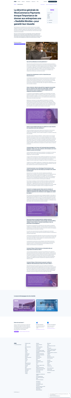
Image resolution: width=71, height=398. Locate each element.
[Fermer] (69, 394)
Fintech (37, 362)
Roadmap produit (49, 361)
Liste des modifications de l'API (40, 386)
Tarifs (37, 1)
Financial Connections (28, 357)
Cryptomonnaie (27, 353)
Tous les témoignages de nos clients (51, 4)
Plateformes (38, 358)
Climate (26, 351)
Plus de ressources (50, 358)
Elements (26, 356)
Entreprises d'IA (38, 360)
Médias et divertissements (40, 367)
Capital (26, 349)
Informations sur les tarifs (40, 329)
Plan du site (48, 355)
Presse (48, 363)
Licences (48, 354)
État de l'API (38, 385)
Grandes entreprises (39, 344)
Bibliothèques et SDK (39, 387)
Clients (15, 4)
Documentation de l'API (50, 328)
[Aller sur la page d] (15, 343)
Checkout (26, 350)
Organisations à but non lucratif (40, 368)
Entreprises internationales (40, 353)
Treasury (26, 373)
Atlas (26, 345)
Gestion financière (38, 357)
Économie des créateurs (39, 361)
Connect (26, 352)
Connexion (45, 1)
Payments (26, 365)
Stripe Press (49, 364)
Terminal (26, 372)
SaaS (37, 359)
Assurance (37, 366)
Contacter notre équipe (52, 1)
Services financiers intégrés (40, 350)
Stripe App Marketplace (39, 376)
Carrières (48, 362)
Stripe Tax (26, 371)
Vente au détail (38, 372)
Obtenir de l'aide (49, 369)
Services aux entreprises (39, 379)
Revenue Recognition (28, 368)
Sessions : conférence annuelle (51, 349)
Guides (48, 344)
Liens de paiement (27, 364)
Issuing (26, 360)
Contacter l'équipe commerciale (24, 331)
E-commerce (38, 349)
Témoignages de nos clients (51, 345)
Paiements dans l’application (40, 354)
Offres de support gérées (51, 370)
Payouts (26, 366)
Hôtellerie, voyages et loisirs (40, 365)
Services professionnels (39, 369)
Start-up (37, 345)
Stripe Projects (38, 388)
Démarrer (16, 331)
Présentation (43, 4)
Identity (26, 358)
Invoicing (26, 359)
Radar (26, 367)
